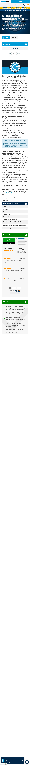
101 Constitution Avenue (9, 206)
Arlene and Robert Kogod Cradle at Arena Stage (14, 225)
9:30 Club (5, 209)
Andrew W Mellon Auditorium (10, 219)
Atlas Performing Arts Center (10, 228)
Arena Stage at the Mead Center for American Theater (13, 222)
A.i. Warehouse (6, 214)
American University (8, 216)
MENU (28, 1)
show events (14, 53)
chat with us (17, 192)
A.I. (4, 211)
